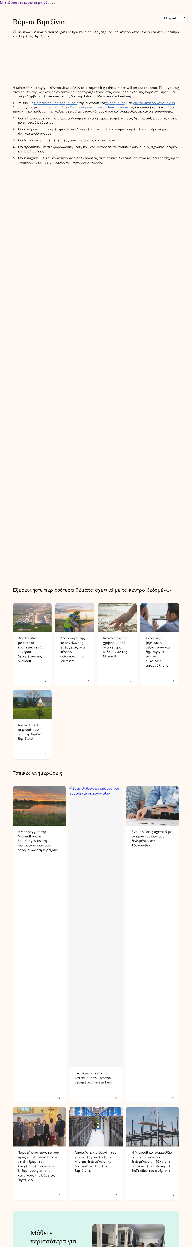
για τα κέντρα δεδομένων (154, 103)
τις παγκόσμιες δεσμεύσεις (56, 103)
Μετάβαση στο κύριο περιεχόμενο (27, 2)
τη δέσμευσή (115, 103)
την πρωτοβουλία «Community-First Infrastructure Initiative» (84, 107)
